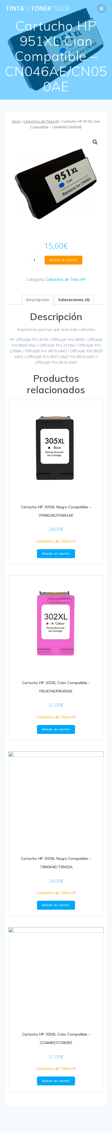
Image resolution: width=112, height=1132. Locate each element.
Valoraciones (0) (74, 299)
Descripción (37, 299)
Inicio (16, 121)
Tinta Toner (38, 8)
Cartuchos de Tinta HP (41, 121)
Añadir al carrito (63, 260)
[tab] (37, 300)
